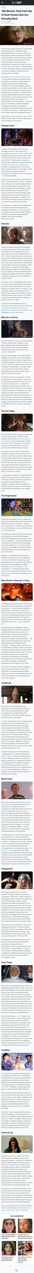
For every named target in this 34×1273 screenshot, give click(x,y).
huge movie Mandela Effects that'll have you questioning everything (17, 308)
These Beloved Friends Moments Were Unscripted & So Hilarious (24, 1259)
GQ (21, 289)
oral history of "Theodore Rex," (18, 165)
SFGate (16, 567)
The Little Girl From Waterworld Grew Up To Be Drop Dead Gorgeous (25, 1236)
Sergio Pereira (7, 22)
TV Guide (8, 756)
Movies (3, 7)
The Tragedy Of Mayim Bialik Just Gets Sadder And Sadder (9, 1236)
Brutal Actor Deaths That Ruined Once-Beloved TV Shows (7, 1258)
